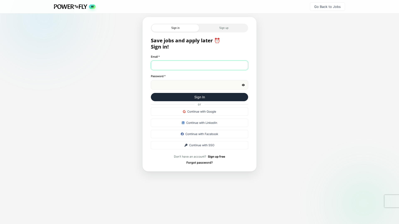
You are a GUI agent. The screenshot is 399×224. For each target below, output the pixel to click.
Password (158, 76)
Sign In (199, 97)
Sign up (223, 27)
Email (155, 56)
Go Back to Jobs (327, 7)
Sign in (175, 27)
